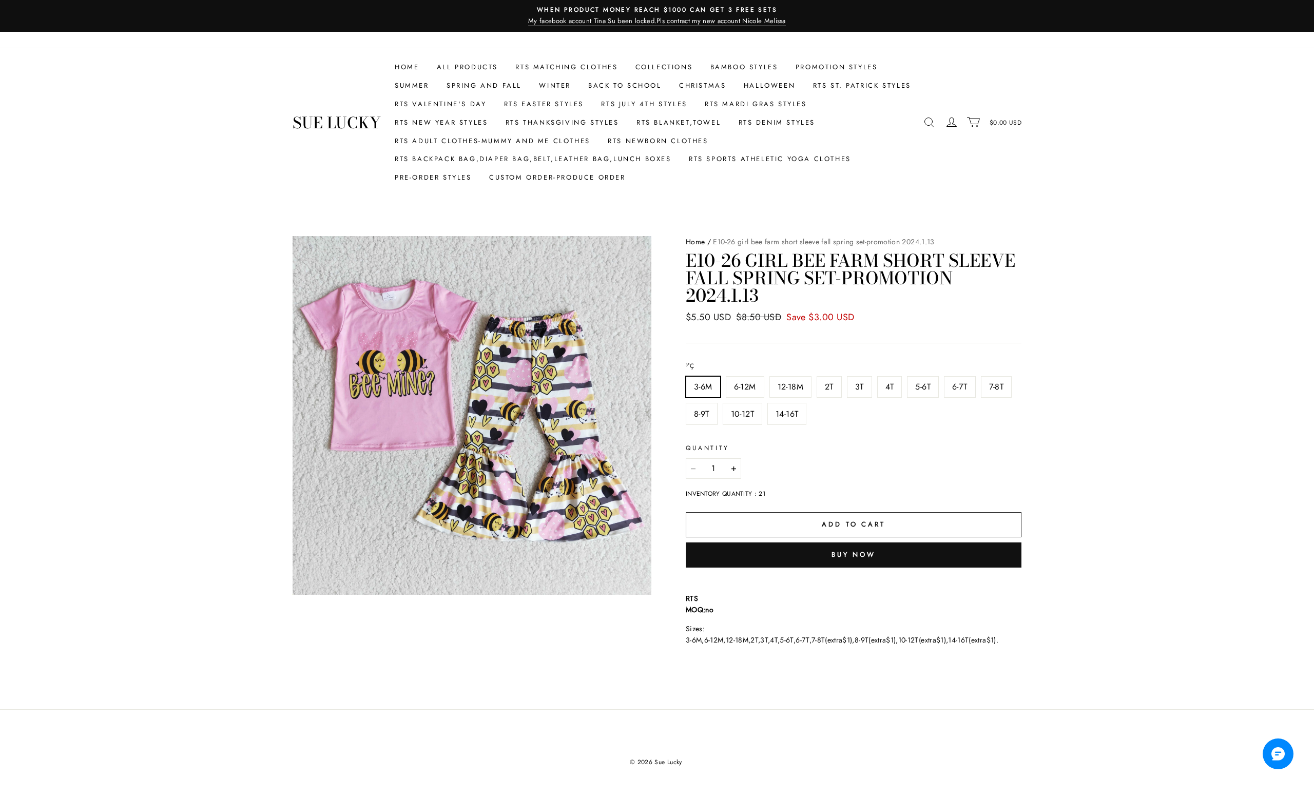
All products (467, 67)
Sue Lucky (337, 122)
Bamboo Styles (744, 67)
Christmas (702, 85)
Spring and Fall (484, 85)
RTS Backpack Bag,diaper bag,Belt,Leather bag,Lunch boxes (533, 159)
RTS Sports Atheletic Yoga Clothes (770, 159)
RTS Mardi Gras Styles (756, 104)
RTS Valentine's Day (440, 104)
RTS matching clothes (566, 67)
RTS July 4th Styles (644, 104)
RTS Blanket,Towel (678, 122)
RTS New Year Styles (441, 122)
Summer (412, 85)
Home (407, 67)
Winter (555, 85)
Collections (664, 67)
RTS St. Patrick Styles (862, 85)
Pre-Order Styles (433, 177)
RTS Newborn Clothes (658, 141)
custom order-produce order (557, 177)
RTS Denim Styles (777, 122)
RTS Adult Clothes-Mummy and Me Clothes (492, 141)
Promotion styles (837, 67)
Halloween (769, 85)
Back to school (624, 85)
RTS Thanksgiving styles (562, 122)
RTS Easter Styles (544, 104)
